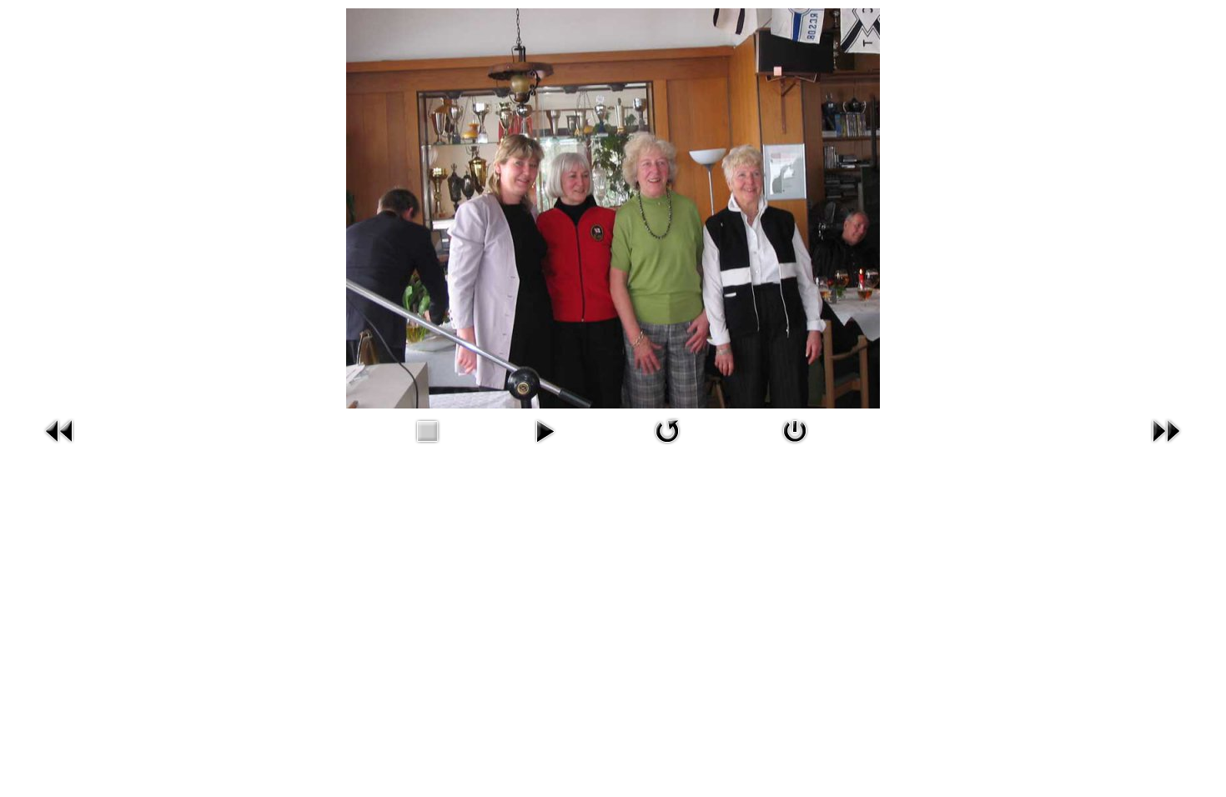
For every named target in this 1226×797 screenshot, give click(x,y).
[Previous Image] (60, 430)
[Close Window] (794, 430)
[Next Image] (1166, 430)
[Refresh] (667, 430)
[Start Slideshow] (545, 430)
